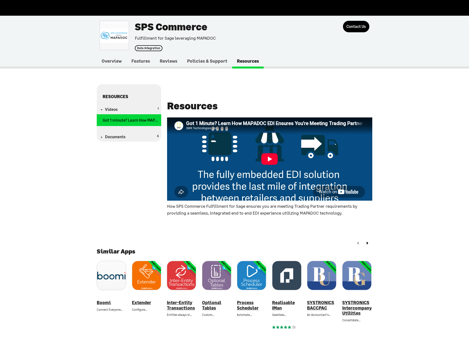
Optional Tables (211, 305)
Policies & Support (207, 61)
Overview (112, 61)
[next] (367, 244)
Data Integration (148, 48)
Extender (141, 302)
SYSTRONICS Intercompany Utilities (357, 308)
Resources (248, 61)
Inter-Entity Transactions (181, 305)
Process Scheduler (248, 305)
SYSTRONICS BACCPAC (320, 305)
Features (140, 61)
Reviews (168, 61)
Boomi (104, 302)
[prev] (358, 244)
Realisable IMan (283, 305)
